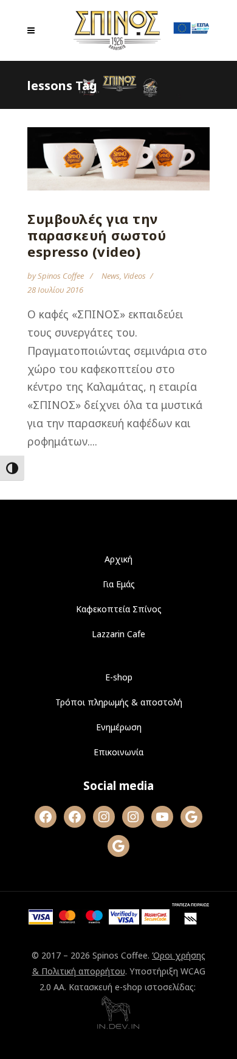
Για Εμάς (119, 584)
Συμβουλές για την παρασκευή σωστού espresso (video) (96, 234)
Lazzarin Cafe (118, 634)
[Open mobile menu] (34, 30)
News (110, 275)
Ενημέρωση (119, 727)
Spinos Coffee (62, 275)
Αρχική (118, 559)
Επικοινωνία (118, 752)
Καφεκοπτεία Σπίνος (119, 609)
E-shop (118, 677)
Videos (134, 275)
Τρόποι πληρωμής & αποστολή (118, 702)
